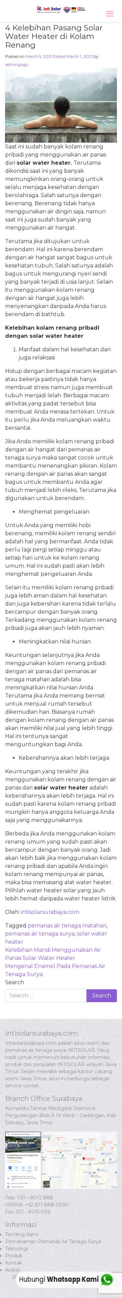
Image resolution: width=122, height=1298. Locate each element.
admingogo (16, 64)
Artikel (12, 1270)
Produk (13, 1256)
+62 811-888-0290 (46, 1205)
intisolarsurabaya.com (50, 912)
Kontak (13, 1263)
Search (14, 982)
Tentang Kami (21, 1234)
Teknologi (16, 1249)
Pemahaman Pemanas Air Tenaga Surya (53, 1241)
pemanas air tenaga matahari (67, 925)
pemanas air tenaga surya (40, 933)
